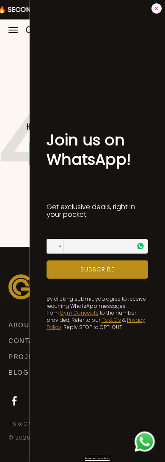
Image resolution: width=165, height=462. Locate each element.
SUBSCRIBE (97, 269)
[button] (55, 246)
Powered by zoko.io (97, 458)
